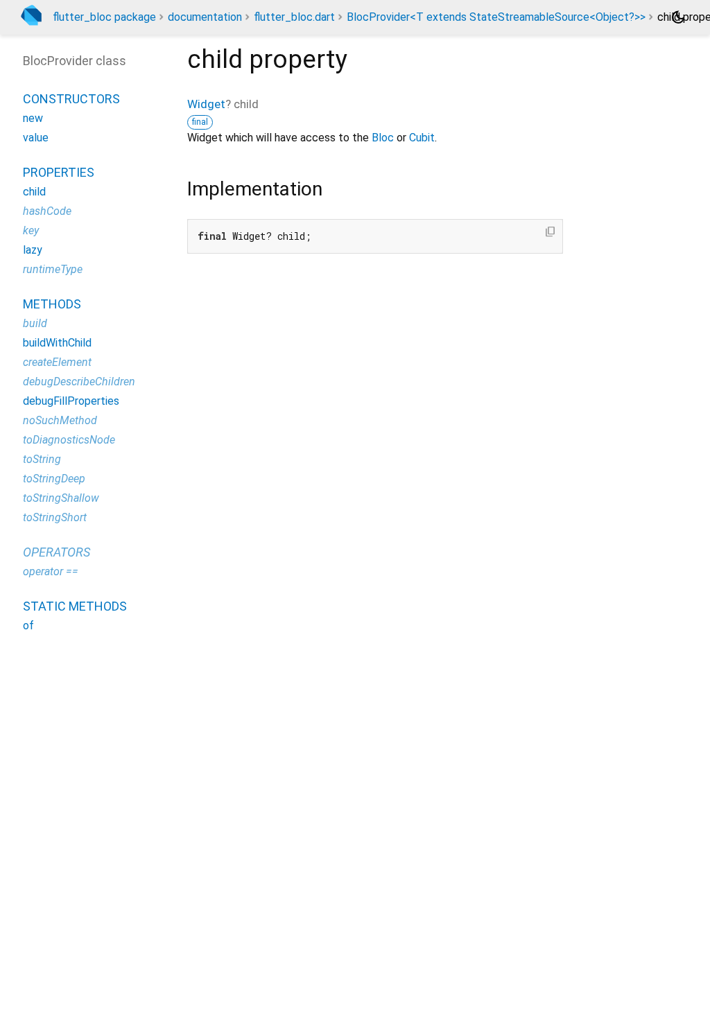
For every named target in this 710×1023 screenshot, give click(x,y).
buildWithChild (57, 342)
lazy (32, 249)
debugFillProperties (71, 401)
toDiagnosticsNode (69, 439)
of (28, 625)
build (35, 323)
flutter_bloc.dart (294, 17)
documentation (205, 17)
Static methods (75, 606)
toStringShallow (61, 498)
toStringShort (55, 517)
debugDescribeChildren (79, 381)
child (34, 191)
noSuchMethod (60, 420)
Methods (52, 304)
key (31, 230)
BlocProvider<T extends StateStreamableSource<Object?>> (496, 17)
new (33, 118)
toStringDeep (54, 478)
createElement (57, 362)
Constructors (71, 98)
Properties (58, 172)
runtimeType (53, 269)
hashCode (47, 211)
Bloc (383, 137)
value (36, 137)
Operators (56, 552)
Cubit (422, 137)
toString (42, 459)
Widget (206, 104)
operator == (50, 571)
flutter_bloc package (104, 17)
